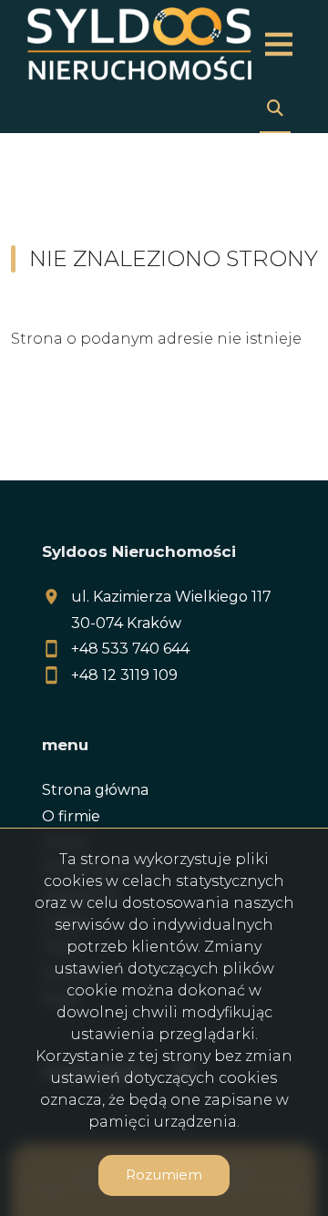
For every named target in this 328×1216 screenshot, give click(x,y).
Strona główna (95, 790)
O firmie (71, 816)
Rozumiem (164, 1174)
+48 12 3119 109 (124, 675)
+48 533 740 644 (130, 648)
